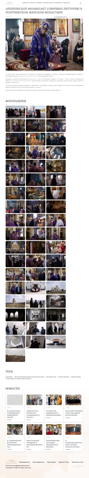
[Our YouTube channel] (80, 467)
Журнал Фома (64, 462)
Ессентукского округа (35, 79)
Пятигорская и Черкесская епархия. (18, 378)
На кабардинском (60, 17)
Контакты (66, 2)
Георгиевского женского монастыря (28, 76)
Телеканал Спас (77, 462)
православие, (76, 377)
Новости (25, 2)
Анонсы (32, 2)
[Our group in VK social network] (75, 467)
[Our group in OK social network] (82, 467)
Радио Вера (51, 462)
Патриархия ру (24, 462)
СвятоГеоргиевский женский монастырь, (29, 377)
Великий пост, (51, 377)
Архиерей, (9, 377)
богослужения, (64, 377)
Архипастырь (48, 2)
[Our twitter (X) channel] (77, 467)
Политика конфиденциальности (18, 465)
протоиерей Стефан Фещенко (66, 79)
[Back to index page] (9, 4)
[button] (15, 112)
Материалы (58, 2)
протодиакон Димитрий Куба (21, 80)
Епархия (39, 2)
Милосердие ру (38, 462)
